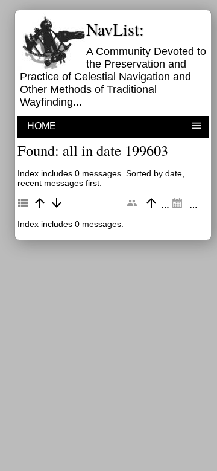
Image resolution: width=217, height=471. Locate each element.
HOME (41, 126)
